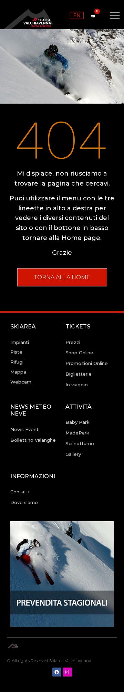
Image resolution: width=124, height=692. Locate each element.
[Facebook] (56, 672)
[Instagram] (67, 672)
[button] (62, 277)
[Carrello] (93, 15)
